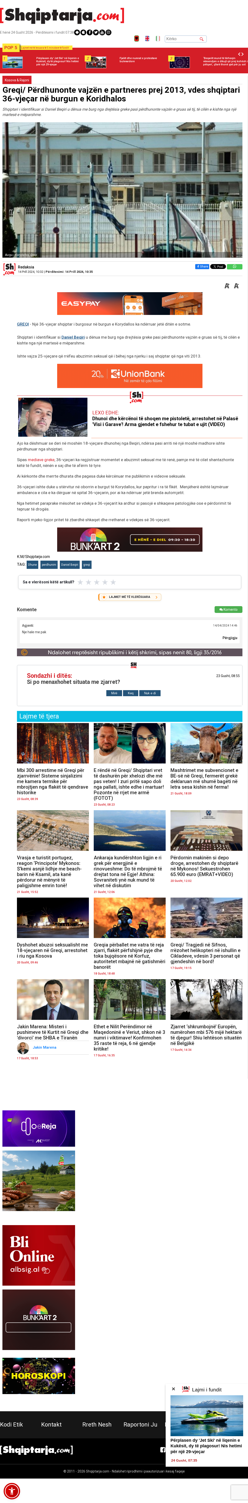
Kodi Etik (11, 1424)
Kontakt (51, 1424)
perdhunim (49, 564)
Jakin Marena (45, 1047)
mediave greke (41, 459)
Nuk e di (150, 693)
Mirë (114, 693)
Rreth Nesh (97, 1424)
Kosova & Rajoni (17, 80)
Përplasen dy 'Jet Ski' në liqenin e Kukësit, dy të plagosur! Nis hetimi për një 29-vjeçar (206, 1446)
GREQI (23, 324)
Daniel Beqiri (73, 337)
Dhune (32, 564)
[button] (12, 1491)
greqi (86, 564)
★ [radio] (80, 582)
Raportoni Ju (140, 1424)
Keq (130, 693)
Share (204, 266)
